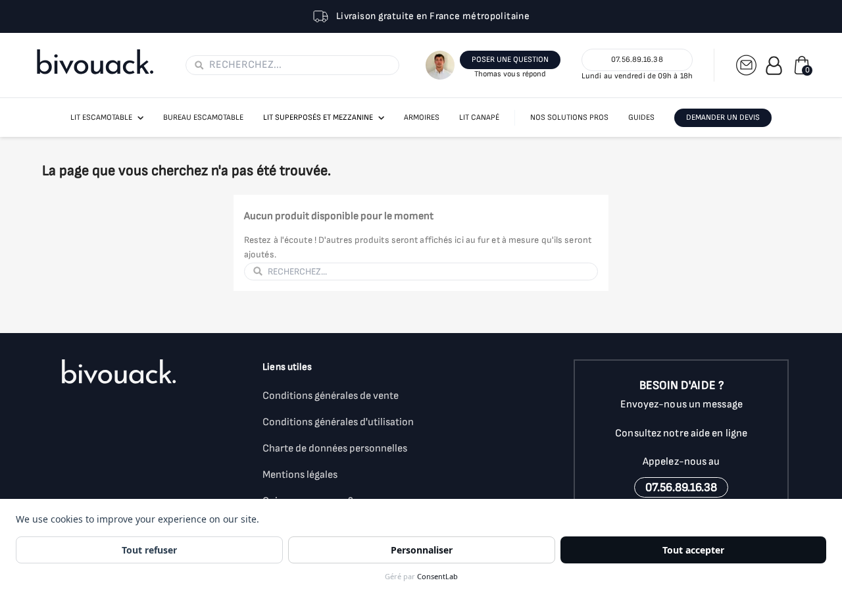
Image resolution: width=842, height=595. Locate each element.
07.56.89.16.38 (636, 60)
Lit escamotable (101, 117)
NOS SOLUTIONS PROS (569, 117)
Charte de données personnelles (334, 448)
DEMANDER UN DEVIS (723, 117)
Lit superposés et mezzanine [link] (318, 117)
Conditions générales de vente (330, 396)
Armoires (421, 117)
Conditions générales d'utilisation (338, 422)
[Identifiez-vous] (774, 65)
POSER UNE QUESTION (510, 60)
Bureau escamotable (203, 117)
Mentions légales (299, 475)
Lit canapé (479, 117)
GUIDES (641, 117)
